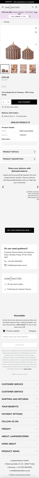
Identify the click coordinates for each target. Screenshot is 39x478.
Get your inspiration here (18, 230)
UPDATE (18, 16)
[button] (4, 68)
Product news (10, 451)
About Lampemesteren (15, 436)
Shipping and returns (15, 399)
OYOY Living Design (26, 131)
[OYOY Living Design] (10, 87)
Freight (6, 428)
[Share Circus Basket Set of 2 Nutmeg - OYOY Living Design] (35, 32)
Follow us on (10, 421)
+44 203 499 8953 (14, 261)
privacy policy (28, 369)
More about (9, 443)
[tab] (19, 384)
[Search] (32, 7)
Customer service (12, 391)
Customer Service (12, 384)
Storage (6, 22)
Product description (13, 159)
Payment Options (12, 414)
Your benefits (10, 406)
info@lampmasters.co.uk (17, 265)
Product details (11, 152)
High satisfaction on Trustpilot (23, 2)
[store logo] (13, 7)
